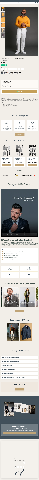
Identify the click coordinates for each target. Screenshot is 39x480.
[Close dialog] (29, 227)
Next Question (19, 251)
